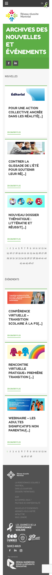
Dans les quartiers (23, 488)
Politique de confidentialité (27, 503)
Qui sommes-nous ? (23, 500)
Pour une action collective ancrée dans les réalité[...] (26, 112)
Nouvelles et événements (26, 508)
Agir (17, 497)
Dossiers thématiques (25, 491)
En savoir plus (14, 132)
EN (42, 3)
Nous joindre (21, 517)
